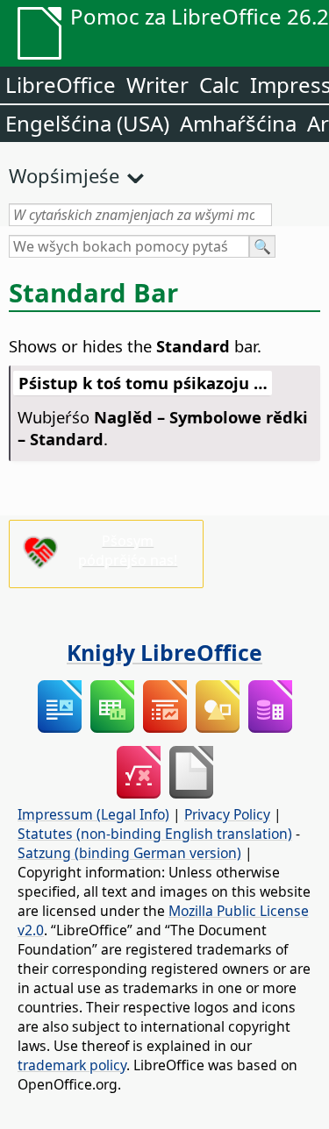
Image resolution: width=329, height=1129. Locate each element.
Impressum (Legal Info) (93, 814)
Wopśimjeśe (64, 175)
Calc (219, 84)
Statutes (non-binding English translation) (155, 833)
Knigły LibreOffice (164, 652)
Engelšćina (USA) (87, 123)
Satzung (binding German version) (129, 853)
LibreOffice (60, 84)
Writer (157, 84)
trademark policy (72, 1065)
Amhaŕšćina (238, 123)
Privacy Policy (227, 814)
